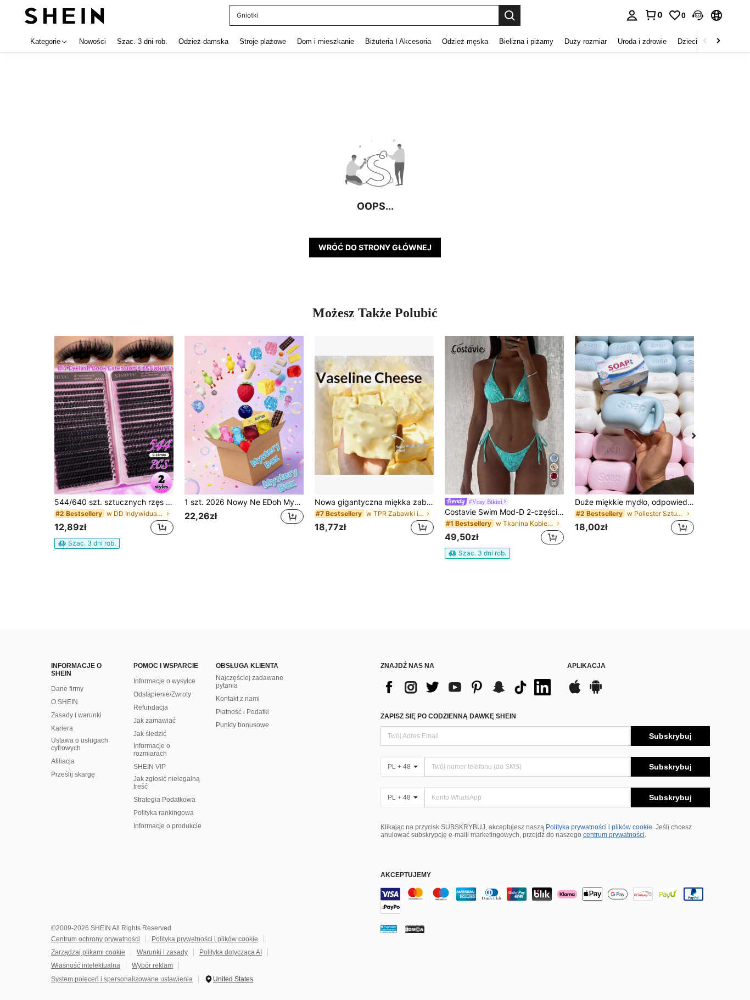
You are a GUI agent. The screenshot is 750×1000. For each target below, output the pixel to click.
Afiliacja (63, 761)
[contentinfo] (545, 900)
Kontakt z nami (238, 699)
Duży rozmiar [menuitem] (585, 41)
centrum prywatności (614, 835)
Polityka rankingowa (163, 813)
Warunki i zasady (162, 952)
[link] (653, 14)
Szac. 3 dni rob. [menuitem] (142, 41)
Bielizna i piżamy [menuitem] (526, 41)
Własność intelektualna (85, 965)
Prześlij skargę (73, 774)
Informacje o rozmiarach (151, 749)
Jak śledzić (149, 734)
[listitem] (113, 442)
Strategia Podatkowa (164, 800)
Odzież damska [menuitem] (203, 41)
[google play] (595, 692)
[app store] (575, 692)
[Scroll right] (718, 41)
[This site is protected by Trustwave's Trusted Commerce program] (388, 928)
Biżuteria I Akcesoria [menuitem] (398, 41)
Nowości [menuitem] (92, 41)
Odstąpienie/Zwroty (162, 694)
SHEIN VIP (149, 767)
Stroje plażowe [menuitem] (262, 41)
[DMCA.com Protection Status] (414, 928)
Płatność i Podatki (242, 712)
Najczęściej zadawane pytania (249, 681)
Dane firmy (67, 689)
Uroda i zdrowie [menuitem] (642, 41)
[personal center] (632, 15)
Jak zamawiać (154, 720)
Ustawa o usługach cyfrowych (79, 744)
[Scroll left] (705, 41)
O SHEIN (64, 702)
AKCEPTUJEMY (405, 875)
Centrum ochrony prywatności (95, 939)
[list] (468, 687)
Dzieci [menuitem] (687, 41)
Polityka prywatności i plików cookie (599, 827)
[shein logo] (64, 15)
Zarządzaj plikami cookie (88, 952)
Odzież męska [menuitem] (465, 41)
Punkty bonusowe (242, 725)
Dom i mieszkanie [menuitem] (325, 41)
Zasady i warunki (76, 715)
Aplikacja (586, 666)
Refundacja (150, 707)
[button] (697, 15)
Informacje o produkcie (167, 826)
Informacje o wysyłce (164, 681)
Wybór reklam (152, 965)
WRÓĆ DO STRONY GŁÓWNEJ (375, 247)
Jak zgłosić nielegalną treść (166, 782)
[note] (87, 543)
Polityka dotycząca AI (230, 952)
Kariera (62, 728)
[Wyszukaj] (509, 15)
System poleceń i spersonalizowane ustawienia (122, 979)
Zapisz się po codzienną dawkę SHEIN (448, 716)
